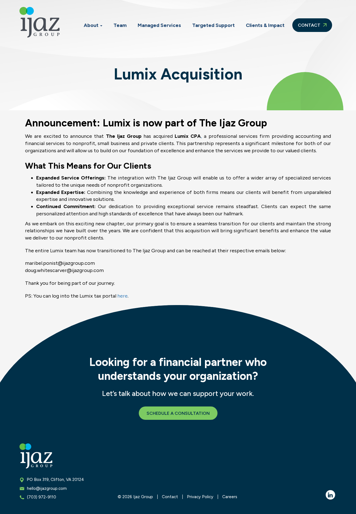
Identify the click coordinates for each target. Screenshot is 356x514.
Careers (229, 496)
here (122, 296)
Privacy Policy (200, 496)
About (92, 25)
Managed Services (159, 25)
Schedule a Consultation (178, 413)
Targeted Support (213, 25)
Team (120, 25)
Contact (310, 25)
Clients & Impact (265, 25)
